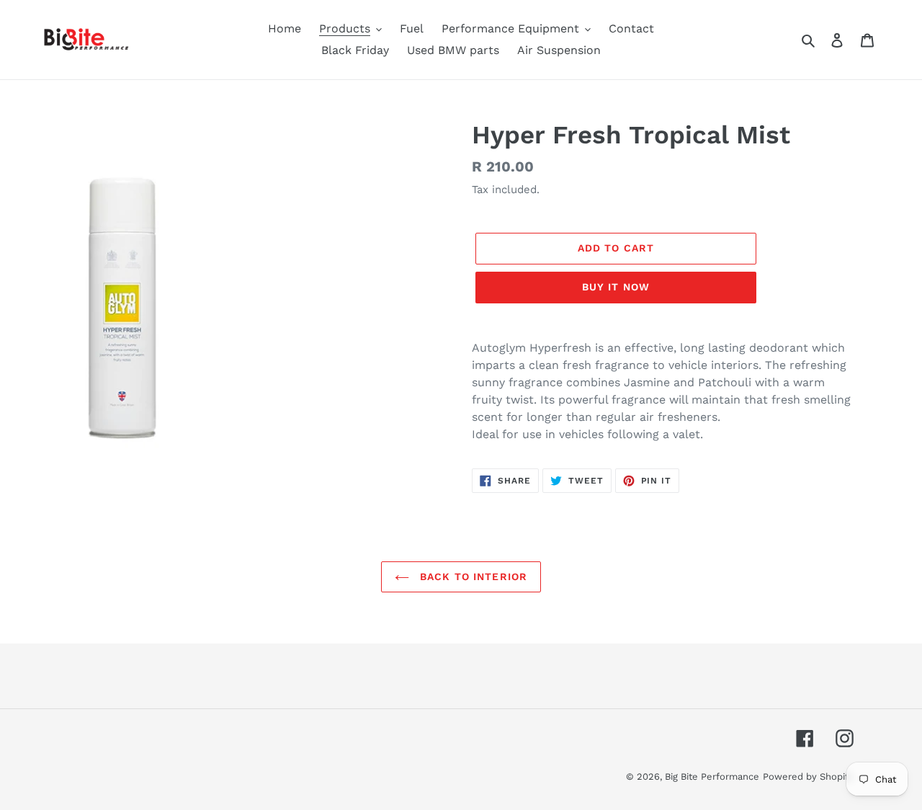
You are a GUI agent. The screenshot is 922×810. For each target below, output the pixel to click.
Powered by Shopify (808, 776)
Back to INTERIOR (471, 576)
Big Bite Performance (712, 776)
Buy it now (616, 287)
